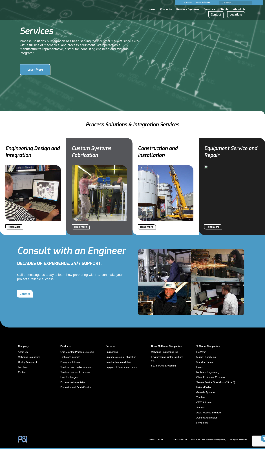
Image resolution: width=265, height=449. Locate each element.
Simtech (200, 407)
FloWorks (201, 352)
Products (166, 8)
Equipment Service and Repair (121, 367)
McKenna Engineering (207, 372)
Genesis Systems (205, 392)
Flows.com (202, 422)
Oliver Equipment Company (210, 377)
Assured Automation (206, 417)
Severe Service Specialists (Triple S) (215, 382)
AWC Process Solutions (209, 412)
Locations (23, 367)
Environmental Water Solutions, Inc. (167, 359)
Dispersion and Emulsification (75, 387)
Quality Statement (27, 362)
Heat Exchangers (69, 377)
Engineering (112, 352)
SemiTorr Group (204, 362)
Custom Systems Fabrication (121, 357)
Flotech (200, 367)
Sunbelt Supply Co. (206, 357)
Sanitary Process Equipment (75, 372)
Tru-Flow (200, 397)
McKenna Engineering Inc (164, 352)
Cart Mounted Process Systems (77, 352)
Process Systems (187, 8)
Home (151, 8)
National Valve (203, 387)
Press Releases (203, 2)
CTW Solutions (204, 402)
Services (209, 8)
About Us (239, 8)
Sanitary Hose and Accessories (76, 367)
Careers (188, 2)
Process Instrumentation (73, 382)
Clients (224, 8)
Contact (22, 372)
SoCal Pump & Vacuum (163, 365)
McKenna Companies (29, 357)
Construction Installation (118, 362)
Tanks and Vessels (70, 357)
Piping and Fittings (70, 362)
